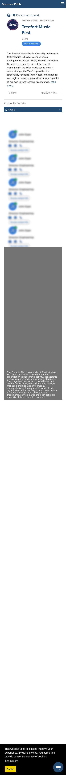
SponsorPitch (11, 4)
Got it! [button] (10, 769)
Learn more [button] (11, 761)
